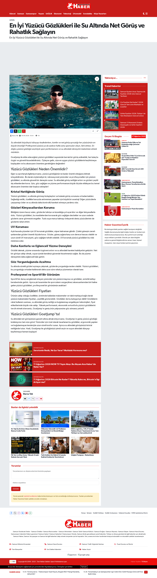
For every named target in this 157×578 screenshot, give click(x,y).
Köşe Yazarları (100, 14)
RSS (13, 561)
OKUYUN (76, 567)
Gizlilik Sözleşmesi (111, 513)
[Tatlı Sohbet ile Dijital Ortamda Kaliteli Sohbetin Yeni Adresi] (55, 445)
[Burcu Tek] (16, 395)
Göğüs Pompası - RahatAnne (82, 455)
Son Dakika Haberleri (54, 549)
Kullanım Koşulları (124, 513)
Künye (83, 513)
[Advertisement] (78, 58)
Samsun (20, 14)
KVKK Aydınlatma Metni (140, 513)
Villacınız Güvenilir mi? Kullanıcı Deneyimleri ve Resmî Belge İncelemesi (53, 431)
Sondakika (87, 14)
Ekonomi (57, 14)
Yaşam (41, 14)
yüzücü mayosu (63, 279)
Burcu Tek (15, 135)
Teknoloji (67, 14)
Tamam (84, 567)
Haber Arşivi (86, 549)
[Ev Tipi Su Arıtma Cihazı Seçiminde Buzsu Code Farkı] (25, 419)
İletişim (89, 513)
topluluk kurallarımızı (30, 496)
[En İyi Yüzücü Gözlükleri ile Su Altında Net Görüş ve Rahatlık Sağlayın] (55, 102)
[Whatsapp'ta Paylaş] (20, 131)
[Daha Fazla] (24, 131)
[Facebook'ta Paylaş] (11, 131)
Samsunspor (31, 14)
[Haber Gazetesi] (78, 6)
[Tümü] (145, 78)
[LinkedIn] (22, 513)
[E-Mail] (25, 399)
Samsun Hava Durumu (54, 544)
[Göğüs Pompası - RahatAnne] (85, 445)
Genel (12, 20)
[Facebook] (29, 399)
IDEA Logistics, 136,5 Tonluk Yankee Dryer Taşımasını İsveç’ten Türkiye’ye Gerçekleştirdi (84, 431)
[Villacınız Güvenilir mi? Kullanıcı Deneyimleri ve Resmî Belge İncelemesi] (55, 419)
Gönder (16, 489)
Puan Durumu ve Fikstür (125, 544)
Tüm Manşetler (17, 549)
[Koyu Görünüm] (144, 14)
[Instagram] (37, 399)
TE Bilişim (144, 561)
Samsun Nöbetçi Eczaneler (21, 544)
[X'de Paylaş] (15, 131)
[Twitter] (33, 399)
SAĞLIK (49, 14)
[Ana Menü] (147, 14)
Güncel (12, 14)
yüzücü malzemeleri (20, 299)
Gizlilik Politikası (98, 513)
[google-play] (83, 555)
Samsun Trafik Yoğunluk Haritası (93, 544)
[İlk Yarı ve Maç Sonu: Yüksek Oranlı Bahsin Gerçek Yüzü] (25, 445)
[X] (15, 513)
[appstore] (72, 555)
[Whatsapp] (30, 513)
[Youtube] (41, 399)
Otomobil (77, 14)
